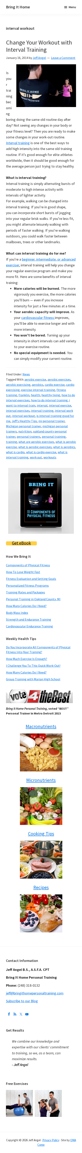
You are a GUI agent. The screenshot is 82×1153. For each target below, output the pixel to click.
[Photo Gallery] (20, 1092)
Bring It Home (18, 6)
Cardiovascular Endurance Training (29, 626)
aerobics (37, 385)
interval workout (23, 416)
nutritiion (25, 431)
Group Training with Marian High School (33, 679)
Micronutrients (41, 780)
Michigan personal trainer (23, 426)
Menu (72, 7)
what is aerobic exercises (35, 447)
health (35, 395)
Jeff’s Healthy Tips (24, 421)
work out (36, 457)
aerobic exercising (18, 385)
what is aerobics (64, 447)
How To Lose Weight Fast (23, 572)
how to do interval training (49, 400)
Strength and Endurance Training (28, 619)
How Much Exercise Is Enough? (26, 659)
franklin (24, 395)
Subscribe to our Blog (22, 1001)
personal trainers (28, 437)
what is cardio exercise (41, 452)
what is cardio (15, 452)
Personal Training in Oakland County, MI (33, 599)
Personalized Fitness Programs (27, 585)
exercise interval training (38, 390)
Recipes (41, 887)
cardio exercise (55, 385)
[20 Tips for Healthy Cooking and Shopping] (41, 860)
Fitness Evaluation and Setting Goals (31, 579)
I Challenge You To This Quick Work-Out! (33, 666)
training (11, 442)
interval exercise (60, 405)
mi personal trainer (51, 421)
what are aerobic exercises (36, 442)
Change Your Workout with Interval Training (39, 46)
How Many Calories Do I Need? (26, 606)
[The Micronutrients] (41, 806)
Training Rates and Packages (25, 592)
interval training (42, 411)
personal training (54, 437)
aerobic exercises (59, 379)
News (26, 374)
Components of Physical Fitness (28, 565)
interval (42, 405)
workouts (49, 457)
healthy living (50, 395)
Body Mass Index (17, 613)
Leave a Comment (63, 58)
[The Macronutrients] (41, 752)
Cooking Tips (41, 834)
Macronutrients (41, 726)
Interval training (18, 143)
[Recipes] (41, 913)
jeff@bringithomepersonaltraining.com (34, 993)
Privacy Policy (50, 1140)
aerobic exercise (35, 379)
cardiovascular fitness (38, 317)
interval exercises (18, 411)
